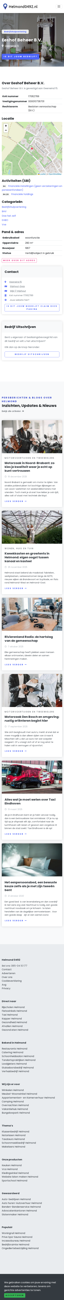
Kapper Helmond (12, 1018)
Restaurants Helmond (14, 1048)
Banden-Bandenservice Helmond (21, 1206)
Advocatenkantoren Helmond (19, 1210)
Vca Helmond (10, 1169)
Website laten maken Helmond (20, 1176)
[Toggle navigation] (59, 6)
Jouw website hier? (19, 299)
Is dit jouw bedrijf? (20, 56)
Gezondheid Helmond (14, 1022)
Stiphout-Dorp (17, 286)
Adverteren (8, 973)
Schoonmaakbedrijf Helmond (19, 1143)
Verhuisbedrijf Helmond (15, 1071)
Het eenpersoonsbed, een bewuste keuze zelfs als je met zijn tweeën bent (31, 886)
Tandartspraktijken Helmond (18, 1060)
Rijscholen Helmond (13, 1007)
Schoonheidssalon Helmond (18, 1056)
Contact (7, 969)
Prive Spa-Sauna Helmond (17, 1237)
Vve (4, 224)
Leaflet (43, 174)
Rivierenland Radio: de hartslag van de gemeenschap (29, 639)
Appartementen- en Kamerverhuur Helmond (28, 1097)
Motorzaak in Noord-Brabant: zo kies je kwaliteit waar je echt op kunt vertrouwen (29, 467)
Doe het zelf (9, 216)
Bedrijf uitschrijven (32, 354)
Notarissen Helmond (13, 1135)
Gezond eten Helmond (15, 1030)
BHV (4, 211)
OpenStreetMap (55, 174)
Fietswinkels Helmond (14, 1011)
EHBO (5, 220)
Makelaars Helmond (13, 1146)
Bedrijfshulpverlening (15, 31)
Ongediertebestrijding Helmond (20, 1248)
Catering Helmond (12, 1052)
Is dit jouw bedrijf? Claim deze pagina (32, 307)
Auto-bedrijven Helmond (16, 1199)
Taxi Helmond (10, 1014)
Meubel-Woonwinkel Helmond (19, 1094)
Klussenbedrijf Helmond (15, 1131)
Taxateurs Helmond (13, 1139)
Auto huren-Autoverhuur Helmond (22, 1203)
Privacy (6, 988)
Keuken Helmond (12, 1165)
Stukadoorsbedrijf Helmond (18, 1067)
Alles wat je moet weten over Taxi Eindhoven (30, 801)
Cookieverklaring (12, 981)
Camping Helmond (13, 1101)
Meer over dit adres (19, 260)
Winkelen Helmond (13, 1090)
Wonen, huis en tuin (19, 548)
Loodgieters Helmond (14, 1063)
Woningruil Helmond (13, 1233)
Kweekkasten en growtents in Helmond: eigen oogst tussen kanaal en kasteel (27, 557)
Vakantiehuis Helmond (15, 1109)
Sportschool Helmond (14, 1180)
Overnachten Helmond (15, 1105)
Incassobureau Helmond (16, 1240)
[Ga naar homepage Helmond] (20, 6)
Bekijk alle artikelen (11, 411)
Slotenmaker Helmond (15, 1214)
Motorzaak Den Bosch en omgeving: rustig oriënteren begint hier (32, 719)
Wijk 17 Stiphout (18, 290)
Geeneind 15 (12, 46)
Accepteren (15, 1295)
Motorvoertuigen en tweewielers (29, 457)
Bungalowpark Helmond (16, 1112)
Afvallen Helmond (12, 1026)
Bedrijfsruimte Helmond (15, 1244)
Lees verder (14, 501)
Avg (4, 984)
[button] (32, 148)
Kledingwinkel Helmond (15, 1173)
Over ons (7, 977)
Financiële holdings (22, 194)
